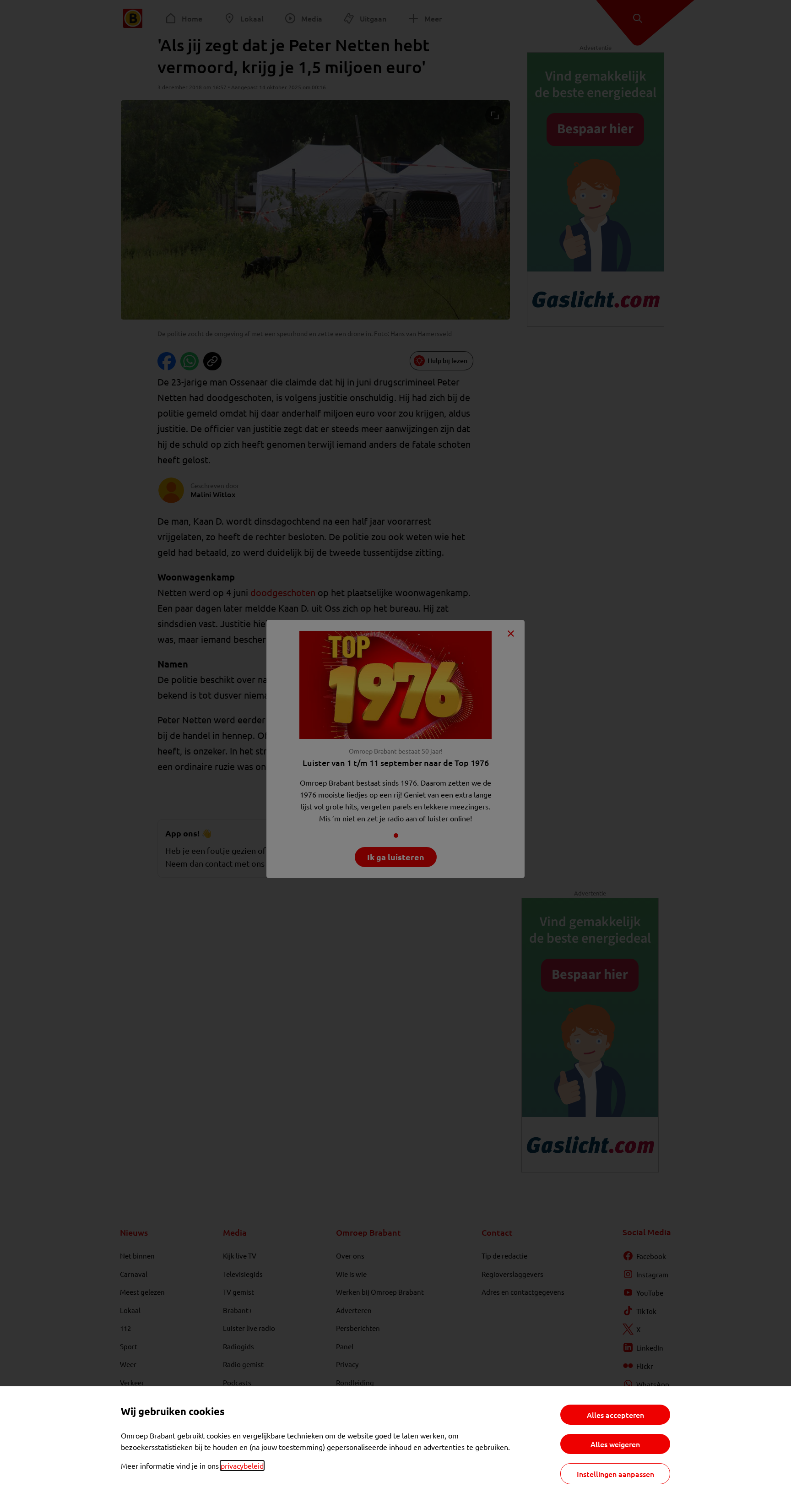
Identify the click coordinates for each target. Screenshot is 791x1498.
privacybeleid (242, 1465)
